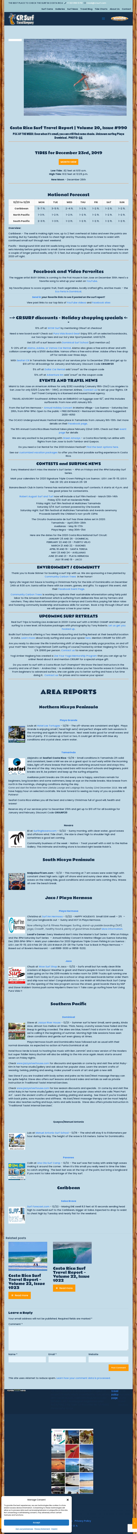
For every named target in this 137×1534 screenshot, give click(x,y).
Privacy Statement (42, 1529)
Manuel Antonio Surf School (52, 1132)
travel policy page (114, 1394)
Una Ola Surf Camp (48, 1163)
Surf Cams (47, 9)
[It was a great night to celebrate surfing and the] (72, 1437)
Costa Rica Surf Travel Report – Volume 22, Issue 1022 (71, 1274)
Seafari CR (23, 360)
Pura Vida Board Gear (66, 333)
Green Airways (71, 438)
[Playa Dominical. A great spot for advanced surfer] (86, 1465)
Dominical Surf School (75, 342)
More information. (112, 929)
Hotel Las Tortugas (48, 725)
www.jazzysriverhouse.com (33, 1063)
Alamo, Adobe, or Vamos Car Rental (49, 348)
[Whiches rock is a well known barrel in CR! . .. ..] (72, 1493)
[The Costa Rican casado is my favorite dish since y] (86, 1437)
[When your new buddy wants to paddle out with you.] (72, 1451)
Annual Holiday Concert (58, 407)
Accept (36, 1522)
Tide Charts (101, 9)
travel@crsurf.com (96, 3)
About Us (115, 9)
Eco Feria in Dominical (68, 291)
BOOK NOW (119, 18)
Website (93, 1354)
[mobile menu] (103, 18)
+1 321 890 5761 (75, 3)
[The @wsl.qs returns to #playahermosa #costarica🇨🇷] (58, 1437)
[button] (67, 1499)
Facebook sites (101, 302)
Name (12, 1354)
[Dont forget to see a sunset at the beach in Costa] (58, 1465)
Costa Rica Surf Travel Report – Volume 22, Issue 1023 (26, 1282)
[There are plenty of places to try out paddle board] (72, 1465)
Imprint (54, 1529)
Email (52, 1354)
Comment (15, 1324)
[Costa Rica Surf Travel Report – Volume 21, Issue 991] (134, 1523)
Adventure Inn (55, 374)
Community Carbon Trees (60, 576)
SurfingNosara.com (45, 830)
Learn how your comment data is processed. (83, 1378)
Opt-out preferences (24, 1529)
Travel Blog (86, 9)
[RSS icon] (77, 1525)
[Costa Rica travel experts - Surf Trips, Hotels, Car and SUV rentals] (21, 18)
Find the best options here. (103, 447)
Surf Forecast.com (38, 1206)
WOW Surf (54, 328)
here (88, 638)
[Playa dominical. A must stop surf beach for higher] (86, 1451)
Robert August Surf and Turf (36, 496)
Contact (126, 9)
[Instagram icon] (74, 1525)
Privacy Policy (83, 1521)
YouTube (92, 281)
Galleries (60, 9)
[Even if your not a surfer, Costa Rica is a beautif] (58, 1479)
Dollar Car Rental (55, 369)
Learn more (28, 638)
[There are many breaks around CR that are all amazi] (86, 1493)
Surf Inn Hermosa (52, 916)
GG (81, 137)
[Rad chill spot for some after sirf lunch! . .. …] (58, 1493)
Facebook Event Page (71, 589)
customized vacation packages (38, 452)
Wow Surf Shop (48, 966)
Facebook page (77, 423)
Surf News (72, 9)
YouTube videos (76, 302)
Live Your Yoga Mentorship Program (75, 655)
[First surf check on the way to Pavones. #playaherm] (58, 1451)
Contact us (90, 389)
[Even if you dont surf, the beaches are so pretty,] (86, 1479)
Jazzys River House (49, 1022)
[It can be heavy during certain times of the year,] (72, 1479)
